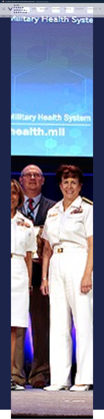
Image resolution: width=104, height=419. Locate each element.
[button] (43, 2)
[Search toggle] (100, 9)
